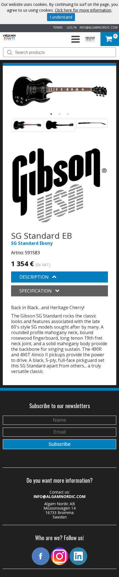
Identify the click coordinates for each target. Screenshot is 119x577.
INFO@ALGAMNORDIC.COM (98, 27)
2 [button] (59, 114)
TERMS (56, 27)
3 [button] (68, 114)
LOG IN (71, 27)
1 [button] (51, 114)
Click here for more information (83, 10)
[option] (59, 91)
